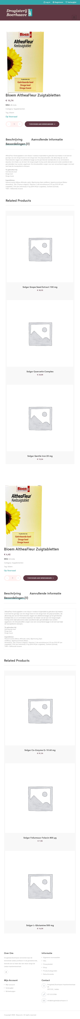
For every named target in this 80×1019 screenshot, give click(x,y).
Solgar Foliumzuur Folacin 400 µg (40, 838)
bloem (11, 113)
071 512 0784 (51, 994)
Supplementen (19, 109)
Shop (45, 967)
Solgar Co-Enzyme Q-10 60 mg (40, 750)
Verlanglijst (72, 2)
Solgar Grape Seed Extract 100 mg (40, 287)
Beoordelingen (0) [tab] (18, 144)
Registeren (59, 2)
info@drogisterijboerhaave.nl (57, 1001)
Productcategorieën (50, 971)
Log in (48, 2)
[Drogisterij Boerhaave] (19, 12)
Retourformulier (48, 974)
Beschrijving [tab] (14, 139)
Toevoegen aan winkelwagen (41, 124)
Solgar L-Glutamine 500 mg (40, 925)
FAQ (44, 961)
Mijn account (10, 985)
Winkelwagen (10, 991)
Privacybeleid (47, 964)
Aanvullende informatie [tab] (47, 139)
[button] (34, 280)
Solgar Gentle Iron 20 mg (40, 456)
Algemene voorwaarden (51, 957)
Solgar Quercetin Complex (40, 371)
